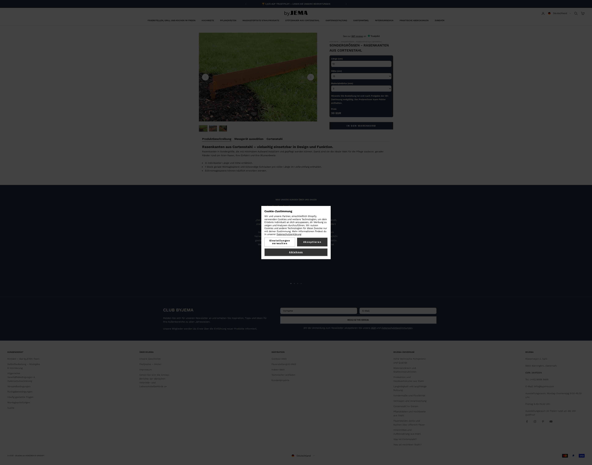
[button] (559, 13)
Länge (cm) (337, 58)
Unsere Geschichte (150, 358)
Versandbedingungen (19, 386)
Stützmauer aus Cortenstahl (302, 20)
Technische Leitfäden (283, 374)
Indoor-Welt (278, 369)
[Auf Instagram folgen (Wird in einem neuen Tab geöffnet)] (534, 421)
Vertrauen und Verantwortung (409, 401)
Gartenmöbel (361, 20)
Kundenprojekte (280, 380)
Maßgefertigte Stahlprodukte (261, 20)
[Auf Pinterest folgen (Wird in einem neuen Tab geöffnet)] (543, 421)
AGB (373, 328)
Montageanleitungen (18, 402)
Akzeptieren (312, 242)
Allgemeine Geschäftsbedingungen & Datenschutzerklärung (21, 377)
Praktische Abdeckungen (414, 20)
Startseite (333, 42)
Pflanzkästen (228, 20)
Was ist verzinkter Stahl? (407, 444)
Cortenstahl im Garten (405, 406)
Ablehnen (296, 252)
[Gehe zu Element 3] (223, 128)
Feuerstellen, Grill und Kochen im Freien (171, 20)
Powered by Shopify (34, 456)
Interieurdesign (384, 20)
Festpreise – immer (150, 364)
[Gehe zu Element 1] (203, 128)
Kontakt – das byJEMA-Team (23, 358)
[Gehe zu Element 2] (213, 128)
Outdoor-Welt (279, 358)
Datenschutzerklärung (289, 234)
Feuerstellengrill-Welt (283, 364)
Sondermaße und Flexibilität (409, 395)
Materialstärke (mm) (342, 83)
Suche (10, 408)
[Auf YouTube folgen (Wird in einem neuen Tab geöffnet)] (551, 421)
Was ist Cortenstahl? (405, 439)
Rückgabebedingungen (19, 391)
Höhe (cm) (336, 71)
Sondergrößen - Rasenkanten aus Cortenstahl (361, 42)
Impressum (145, 369)
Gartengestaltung (336, 20)
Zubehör (439, 20)
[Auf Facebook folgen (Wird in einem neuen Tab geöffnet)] (526, 421)
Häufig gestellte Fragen (20, 397)
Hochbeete (208, 20)
